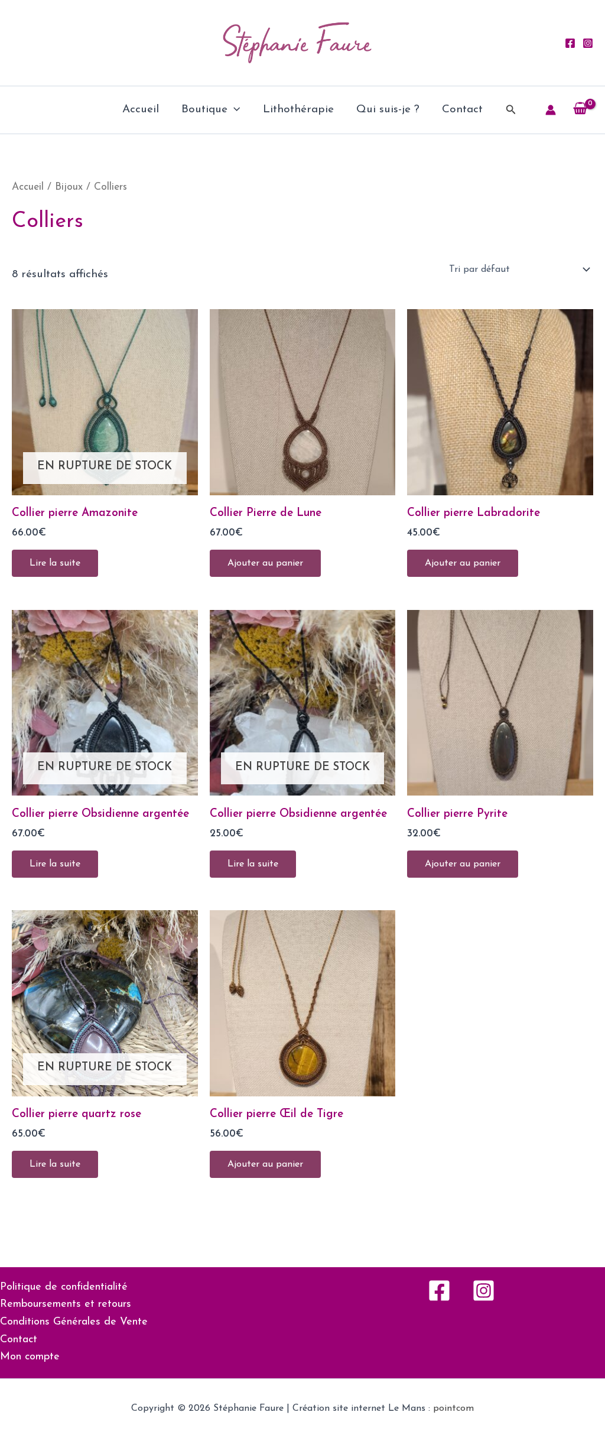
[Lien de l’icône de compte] (550, 110)
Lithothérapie (298, 109)
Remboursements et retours (65, 1304)
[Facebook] (570, 43)
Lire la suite (55, 563)
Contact (462, 109)
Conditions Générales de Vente (74, 1322)
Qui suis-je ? (387, 109)
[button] (233, 110)
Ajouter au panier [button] (265, 563)
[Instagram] (588, 43)
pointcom (453, 1408)
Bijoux (69, 187)
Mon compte (30, 1357)
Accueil (140, 109)
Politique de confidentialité (64, 1287)
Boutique (204, 109)
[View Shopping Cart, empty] (580, 110)
